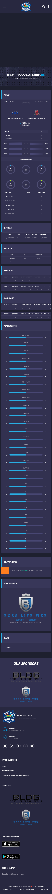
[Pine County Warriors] (37, 113)
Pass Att (29, 277)
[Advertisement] (26, 40)
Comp (23, 277)
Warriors (12, 262)
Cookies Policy (45, 889)
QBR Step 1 (15, 277)
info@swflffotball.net (17, 730)
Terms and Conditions (26, 889)
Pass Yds (37, 277)
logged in (24, 570)
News (4, 767)
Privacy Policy (7, 889)
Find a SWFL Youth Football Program (15, 775)
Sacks (37, 286)
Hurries (30, 286)
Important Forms (8, 771)
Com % (44, 277)
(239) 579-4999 (13, 738)
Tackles (23, 286)
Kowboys (12, 258)
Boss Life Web (39, 886)
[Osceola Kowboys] (15, 113)
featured (8, 647)
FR (48, 286)
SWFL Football (13, 886)
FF (41, 286)
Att (45, 286)
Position (7, 277)
